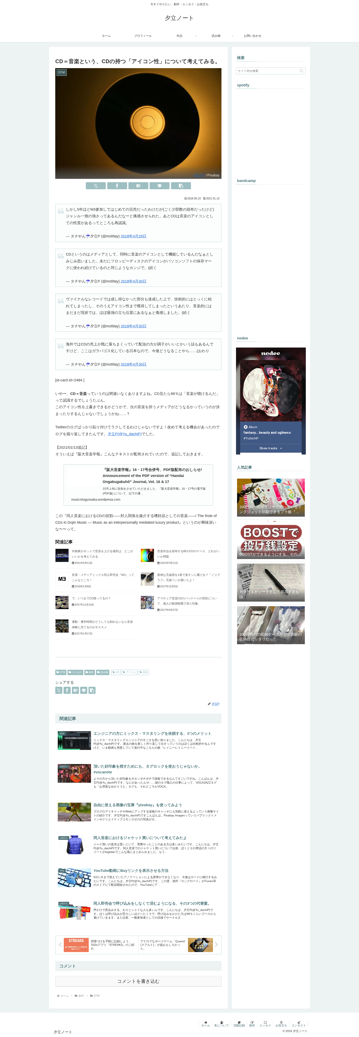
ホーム (205, 1025)
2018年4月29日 (133, 236)
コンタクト (298, 1025)
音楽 (145, 672)
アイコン (131, 672)
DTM (62, 672)
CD (117, 672)
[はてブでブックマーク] (138, 185)
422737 (199, 175)
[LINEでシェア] (160, 185)
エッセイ (77, 672)
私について (221, 1025)
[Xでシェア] (96, 185)
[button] (181, 185)
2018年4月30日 (133, 281)
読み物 (104, 672)
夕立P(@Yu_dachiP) (125, 434)
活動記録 (239, 1025)
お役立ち (281, 1025)
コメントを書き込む (138, 981)
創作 (91, 672)
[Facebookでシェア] (117, 185)
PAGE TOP (347, 1002)
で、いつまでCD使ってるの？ (91, 598)
